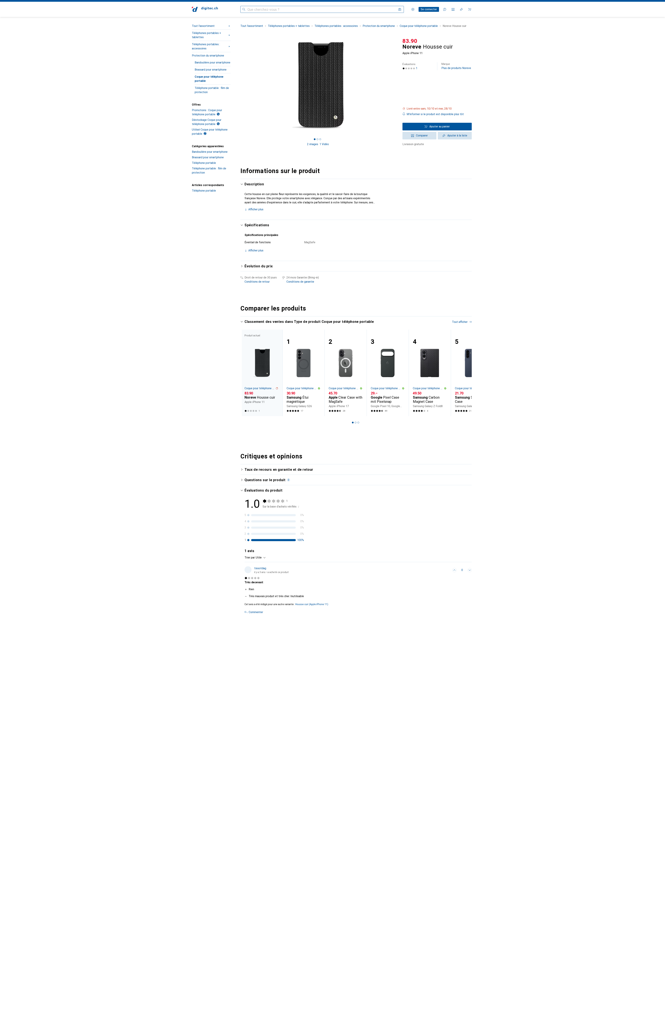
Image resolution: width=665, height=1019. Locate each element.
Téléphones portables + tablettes (206, 35)
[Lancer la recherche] (243, 9)
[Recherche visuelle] (400, 9)
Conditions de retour (257, 281)
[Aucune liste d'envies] (461, 9)
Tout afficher (460, 322)
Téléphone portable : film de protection (212, 90)
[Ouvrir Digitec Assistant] (444, 9)
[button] (437, 109)
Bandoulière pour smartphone (212, 62)
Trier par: (250, 557)
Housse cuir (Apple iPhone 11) (311, 604)
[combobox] (260, 557)
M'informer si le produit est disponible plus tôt (435, 114)
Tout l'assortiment (203, 26)
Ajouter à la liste (457, 135)
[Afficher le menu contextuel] (447, 570)
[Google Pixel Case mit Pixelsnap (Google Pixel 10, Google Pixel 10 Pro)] (388, 373)
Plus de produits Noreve (456, 66)
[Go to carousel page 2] (355, 422)
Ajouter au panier (439, 126)
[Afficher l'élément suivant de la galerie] (396, 85)
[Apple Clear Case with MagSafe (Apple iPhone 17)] (346, 373)
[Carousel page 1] (315, 139)
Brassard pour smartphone (211, 69)
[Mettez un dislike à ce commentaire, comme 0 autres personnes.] (470, 570)
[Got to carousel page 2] (317, 139)
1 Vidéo (324, 144)
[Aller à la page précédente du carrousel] (246, 372)
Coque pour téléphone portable (209, 79)
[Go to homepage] (205, 9)
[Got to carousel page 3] (320, 139)
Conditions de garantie (300, 281)
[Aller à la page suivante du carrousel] (465, 372)
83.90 (409, 41)
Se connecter (429, 9)
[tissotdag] (267, 570)
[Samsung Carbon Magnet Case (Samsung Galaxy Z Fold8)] (430, 373)
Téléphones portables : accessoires (206, 46)
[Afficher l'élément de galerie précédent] (239, 85)
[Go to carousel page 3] (358, 422)
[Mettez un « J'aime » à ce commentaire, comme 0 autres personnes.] (454, 570)
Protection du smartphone (208, 55)
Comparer (422, 135)
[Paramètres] (413, 9)
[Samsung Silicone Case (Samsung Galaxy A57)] (472, 373)
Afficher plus (255, 209)
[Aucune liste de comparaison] (453, 9)
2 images (312, 144)
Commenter (256, 612)
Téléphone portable (204, 163)
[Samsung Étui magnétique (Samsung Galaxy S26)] (303, 373)
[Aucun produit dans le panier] (469, 9)
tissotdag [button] (260, 568)
